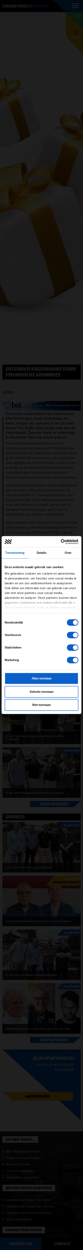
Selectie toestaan (42, 691)
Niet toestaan (41, 704)
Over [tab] (68, 552)
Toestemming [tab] (14, 552)
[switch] (72, 635)
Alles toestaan (42, 678)
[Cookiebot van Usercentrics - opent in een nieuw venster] (60, 541)
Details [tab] (42, 552)
